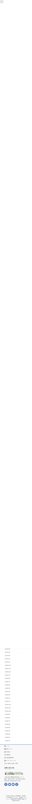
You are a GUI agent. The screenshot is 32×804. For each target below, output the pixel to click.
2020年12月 (8, 665)
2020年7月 (7, 681)
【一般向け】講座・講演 (12, 763)
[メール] (9, 784)
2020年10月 (8, 671)
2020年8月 (7, 678)
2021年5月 (7, 649)
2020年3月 (7, 694)
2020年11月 (8, 668)
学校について (9, 749)
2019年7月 (7, 721)
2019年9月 (7, 714)
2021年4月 (7, 652)
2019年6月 (7, 724)
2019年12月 (8, 704)
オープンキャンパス (11, 760)
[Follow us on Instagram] (16, 784)
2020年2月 (7, 698)
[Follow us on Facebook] (5, 784)
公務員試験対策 (10, 757)
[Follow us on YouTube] (13, 784)
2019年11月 (8, 707)
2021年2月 (7, 658)
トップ (7, 746)
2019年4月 (7, 730)
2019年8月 (7, 717)
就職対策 (8, 754)
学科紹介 (8, 752)
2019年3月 (7, 734)
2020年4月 (7, 691)
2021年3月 (7, 655)
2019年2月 (7, 737)
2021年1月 (7, 662)
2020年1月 (7, 701)
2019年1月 (7, 740)
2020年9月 (7, 675)
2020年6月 (7, 685)
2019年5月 (7, 727)
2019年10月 (8, 711)
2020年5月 (7, 688)
